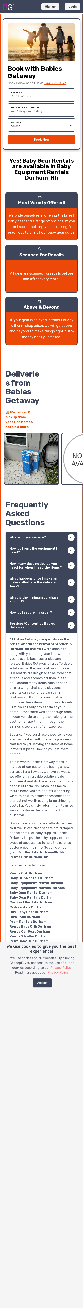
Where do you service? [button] (28, 537)
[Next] (74, 424)
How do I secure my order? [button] (31, 612)
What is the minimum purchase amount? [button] (34, 599)
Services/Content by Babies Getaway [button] (32, 625)
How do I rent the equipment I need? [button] (33, 550)
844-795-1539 (55, 83)
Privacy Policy (60, 968)
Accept (42, 983)
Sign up (50, 6)
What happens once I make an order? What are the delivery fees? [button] (33, 582)
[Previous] (67, 424)
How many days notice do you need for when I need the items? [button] (36, 565)
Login (72, 6)
